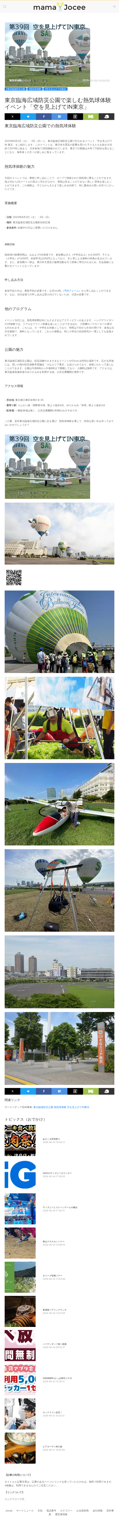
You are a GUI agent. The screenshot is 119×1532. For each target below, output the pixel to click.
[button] (4, 6)
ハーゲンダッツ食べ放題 (55, 1344)
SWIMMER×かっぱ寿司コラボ (57, 1378)
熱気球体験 (60, 1107)
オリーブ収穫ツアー (52, 1275)
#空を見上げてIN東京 (55, 89)
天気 (39, 1510)
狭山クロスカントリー (53, 1241)
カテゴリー (66, 1510)
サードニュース (25, 1510)
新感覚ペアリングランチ (55, 1309)
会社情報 (98, 1510)
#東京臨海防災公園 (15, 89)
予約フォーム (71, 290)
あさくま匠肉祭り (51, 1139)
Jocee (8, 1510)
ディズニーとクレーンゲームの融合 (60, 1207)
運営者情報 (61, 1514)
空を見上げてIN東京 (78, 1107)
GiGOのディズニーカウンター (57, 1173)
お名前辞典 (82, 1510)
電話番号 (51, 1510)
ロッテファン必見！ (52, 1412)
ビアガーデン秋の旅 (52, 1446)
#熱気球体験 (35, 89)
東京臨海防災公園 (43, 1107)
